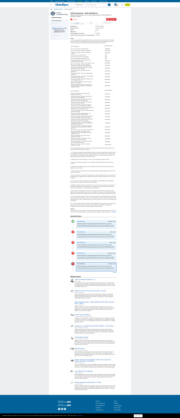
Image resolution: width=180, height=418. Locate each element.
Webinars (87, 1)
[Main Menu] (51, 5)
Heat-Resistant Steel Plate (81, 337)
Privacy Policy (117, 410)
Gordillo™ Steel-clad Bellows (82, 314)
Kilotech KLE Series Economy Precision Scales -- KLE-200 (90, 290)
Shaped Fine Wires (80, 348)
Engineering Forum (103, 1)
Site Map (116, 403)
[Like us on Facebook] (59, 409)
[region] (90, 415)
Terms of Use (117, 407)
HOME (51, 9)
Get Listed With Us (100, 403)
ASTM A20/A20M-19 (81, 231)
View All (114, 272)
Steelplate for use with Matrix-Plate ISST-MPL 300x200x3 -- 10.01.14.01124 (94, 326)
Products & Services (59, 1)
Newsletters (94, 1)
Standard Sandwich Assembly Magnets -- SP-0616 (88, 382)
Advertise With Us (100, 405)
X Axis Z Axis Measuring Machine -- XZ (85, 279)
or (58, 28)
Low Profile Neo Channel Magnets (84, 371)
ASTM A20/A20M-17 (81, 253)
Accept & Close (138, 415)
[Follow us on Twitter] (62, 409)
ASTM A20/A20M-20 (81, 221)
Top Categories (118, 405)
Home (51, 1)
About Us (98, 401)
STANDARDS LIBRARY (58, 9)
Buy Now (112, 19)
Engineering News (71, 1)
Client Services (99, 410)
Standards (80, 1)
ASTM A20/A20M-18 (81, 242)
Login (122, 4)
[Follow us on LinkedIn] (65, 409)
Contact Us (98, 407)
